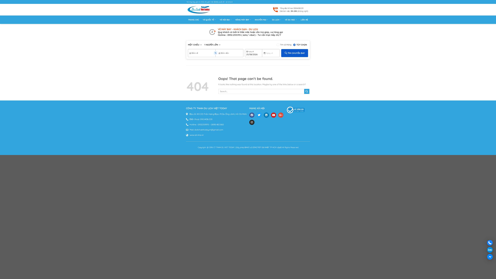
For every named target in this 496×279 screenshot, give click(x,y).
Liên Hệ (304, 20)
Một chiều (193, 44)
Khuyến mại (260, 20)
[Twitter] (259, 115)
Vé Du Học (290, 20)
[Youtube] (273, 115)
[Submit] (306, 91)
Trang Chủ (193, 20)
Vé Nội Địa (225, 20)
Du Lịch (275, 20)
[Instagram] (251, 122)
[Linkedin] (266, 115)
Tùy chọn (301, 44)
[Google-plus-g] (280, 115)
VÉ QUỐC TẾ (208, 20)
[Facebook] (251, 115)
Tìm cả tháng (285, 45)
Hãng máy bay (242, 20)
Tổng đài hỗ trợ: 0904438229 (291, 8)
